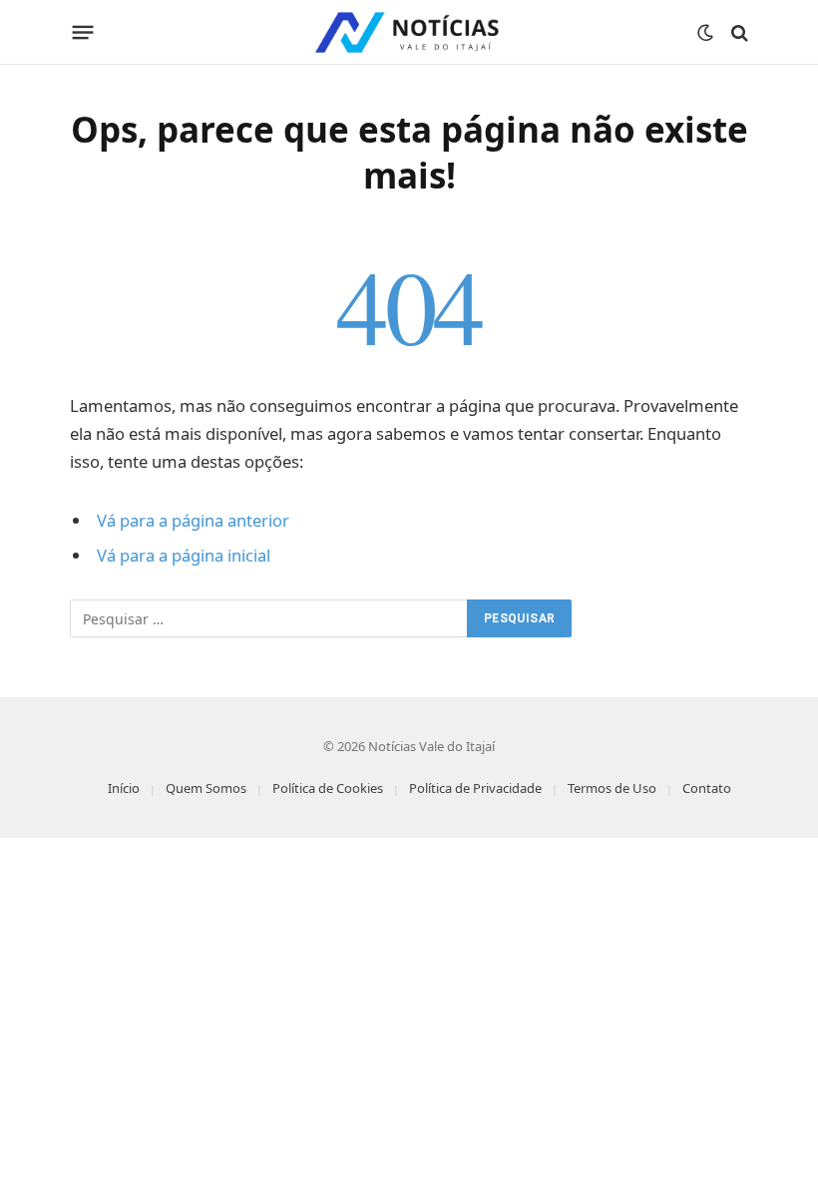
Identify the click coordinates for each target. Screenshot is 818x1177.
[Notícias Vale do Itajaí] (409, 32)
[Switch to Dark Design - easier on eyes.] (705, 33)
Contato (706, 788)
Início (124, 788)
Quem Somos (206, 788)
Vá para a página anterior (193, 520)
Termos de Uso (612, 788)
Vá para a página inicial (183, 555)
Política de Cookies (327, 788)
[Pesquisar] (737, 32)
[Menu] (83, 33)
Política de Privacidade (475, 788)
